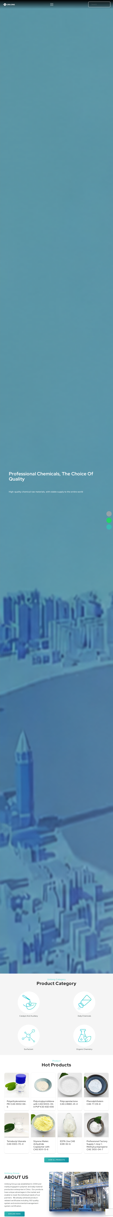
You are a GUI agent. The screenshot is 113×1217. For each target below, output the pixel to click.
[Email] (109, 513)
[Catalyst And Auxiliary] (29, 1002)
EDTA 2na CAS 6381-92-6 (67, 1142)
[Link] (9, 4)
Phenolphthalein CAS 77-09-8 (95, 1102)
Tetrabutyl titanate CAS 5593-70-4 (16, 1142)
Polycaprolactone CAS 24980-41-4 (69, 1102)
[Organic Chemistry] (84, 1036)
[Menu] (52, 4)
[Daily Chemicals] (84, 1002)
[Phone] (109, 527)
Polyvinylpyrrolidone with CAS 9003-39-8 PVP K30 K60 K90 (43, 1104)
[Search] (105, 4)
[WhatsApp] (109, 520)
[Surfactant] (29, 1036)
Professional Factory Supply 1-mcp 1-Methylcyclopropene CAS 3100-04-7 (97, 1145)
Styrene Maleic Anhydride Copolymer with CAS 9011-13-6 (41, 1145)
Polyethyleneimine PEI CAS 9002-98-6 (16, 1104)
